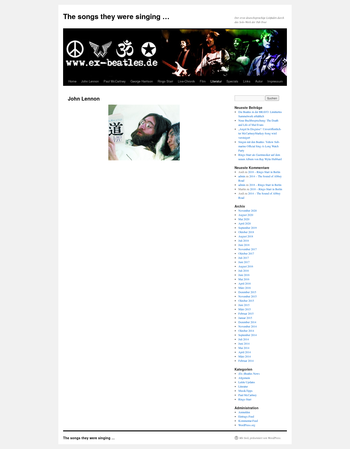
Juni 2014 (244, 343)
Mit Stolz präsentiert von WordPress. (260, 438)
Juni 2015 (244, 305)
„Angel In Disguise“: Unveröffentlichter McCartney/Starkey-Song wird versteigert (259, 133)
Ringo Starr (165, 81)
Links (246, 81)
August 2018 (245, 236)
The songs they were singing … (116, 16)
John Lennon (90, 81)
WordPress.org (246, 425)
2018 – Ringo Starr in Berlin (264, 172)
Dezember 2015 (247, 292)
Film (203, 81)
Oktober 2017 (246, 253)
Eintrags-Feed (246, 416)
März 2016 (244, 288)
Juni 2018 (244, 245)
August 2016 (245, 266)
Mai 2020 (243, 219)
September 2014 (247, 335)
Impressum (275, 81)
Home (72, 81)
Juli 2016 (243, 270)
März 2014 (244, 356)
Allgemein (244, 378)
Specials (232, 81)
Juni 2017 (244, 262)
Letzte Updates (246, 382)
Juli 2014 (243, 339)
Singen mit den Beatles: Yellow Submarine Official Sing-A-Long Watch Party (259, 146)
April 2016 (244, 283)
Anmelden (244, 412)
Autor (259, 81)
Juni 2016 (244, 275)
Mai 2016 (243, 279)
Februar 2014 (246, 360)
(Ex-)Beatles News (249, 373)
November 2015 (247, 296)
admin (241, 176)
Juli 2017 (243, 258)
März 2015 (244, 309)
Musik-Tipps (245, 391)
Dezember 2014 (247, 322)
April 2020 (244, 223)
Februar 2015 (246, 313)
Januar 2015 (245, 318)
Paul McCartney (115, 81)
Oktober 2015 (246, 300)
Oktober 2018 (246, 232)
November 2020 (247, 210)
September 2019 (247, 228)
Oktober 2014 (246, 330)
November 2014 (247, 326)
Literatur (216, 81)
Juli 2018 (243, 240)
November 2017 (247, 249)
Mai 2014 (243, 348)
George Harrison (141, 81)
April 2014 (244, 352)
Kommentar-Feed (248, 421)
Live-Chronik (186, 81)
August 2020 (245, 215)
